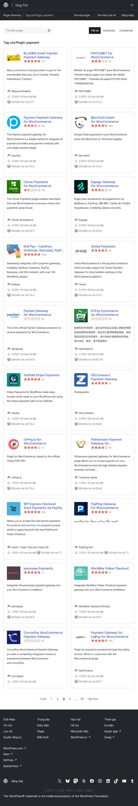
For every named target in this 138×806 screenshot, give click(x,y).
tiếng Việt (17, 781)
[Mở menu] (132, 5)
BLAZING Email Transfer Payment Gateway (41, 55)
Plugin (40, 731)
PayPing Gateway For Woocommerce (104, 506)
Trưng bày (43, 719)
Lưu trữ (7, 731)
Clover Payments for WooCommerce (37, 184)
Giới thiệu (9, 719)
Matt (8, 754)
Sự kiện (109, 725)
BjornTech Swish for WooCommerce (105, 119)
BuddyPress (12, 766)
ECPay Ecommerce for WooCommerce (105, 312)
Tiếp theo (92, 698)
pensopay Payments (38, 568)
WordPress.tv (81, 737)
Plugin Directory (12, 15)
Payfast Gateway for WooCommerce (37, 312)
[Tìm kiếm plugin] (49, 30)
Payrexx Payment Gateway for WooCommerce (43, 119)
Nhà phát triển (79, 731)
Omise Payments (103, 246)
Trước (43, 698)
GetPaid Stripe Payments (42, 375)
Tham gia (110, 719)
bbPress (10, 760)
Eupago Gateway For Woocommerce (104, 184)
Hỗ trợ (75, 725)
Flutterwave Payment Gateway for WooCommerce (106, 441)
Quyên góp (112, 731)
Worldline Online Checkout (110, 568)
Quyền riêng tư (12, 737)
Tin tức (7, 725)
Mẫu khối (42, 737)
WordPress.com (14, 748)
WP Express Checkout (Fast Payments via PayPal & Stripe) (42, 506)
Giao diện (43, 725)
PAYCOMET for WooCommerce (102, 55)
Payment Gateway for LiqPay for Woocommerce (109, 634)
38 (82, 698)
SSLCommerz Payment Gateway (104, 377)
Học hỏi (75, 719)
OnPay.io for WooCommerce (35, 441)
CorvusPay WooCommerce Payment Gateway (43, 634)
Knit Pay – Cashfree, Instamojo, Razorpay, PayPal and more (44, 248)
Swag (109, 737)
